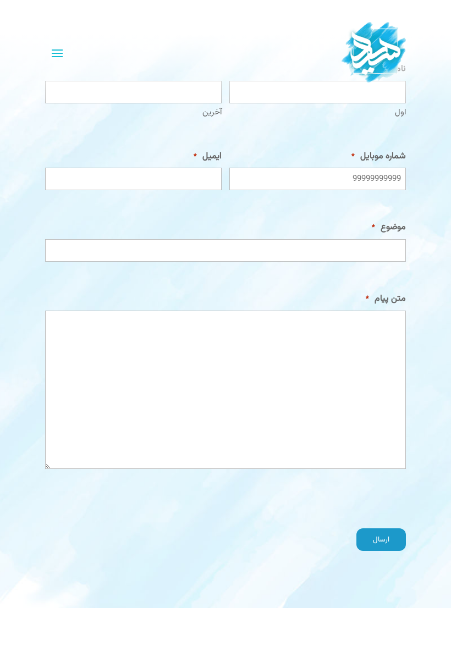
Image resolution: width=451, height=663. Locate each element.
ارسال (381, 539)
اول (400, 112)
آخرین (212, 112)
